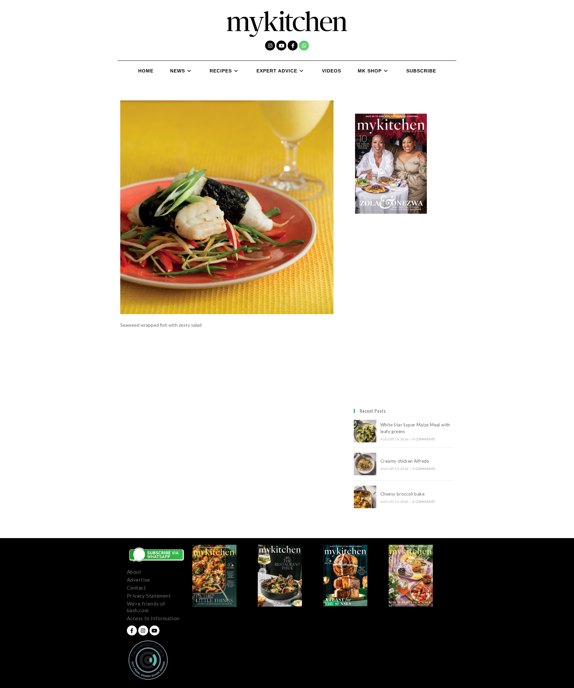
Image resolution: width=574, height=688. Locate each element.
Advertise (138, 580)
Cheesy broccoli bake (403, 494)
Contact (136, 588)
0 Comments (424, 439)
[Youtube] (281, 46)
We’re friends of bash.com (146, 607)
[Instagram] (270, 46)
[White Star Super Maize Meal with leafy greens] (365, 431)
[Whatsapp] (304, 46)
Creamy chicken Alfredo (405, 461)
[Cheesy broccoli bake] (365, 497)
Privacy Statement (149, 596)
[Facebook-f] (293, 46)
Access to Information (153, 618)
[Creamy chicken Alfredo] (365, 464)
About (134, 572)
